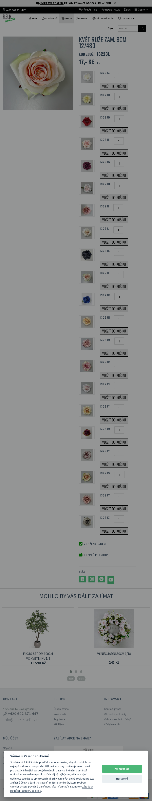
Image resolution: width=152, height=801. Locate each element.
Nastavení (122, 778)
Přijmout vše (121, 768)
